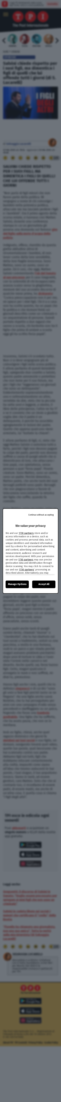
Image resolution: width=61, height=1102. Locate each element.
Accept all (43, 584)
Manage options (17, 584)
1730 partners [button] (26, 533)
